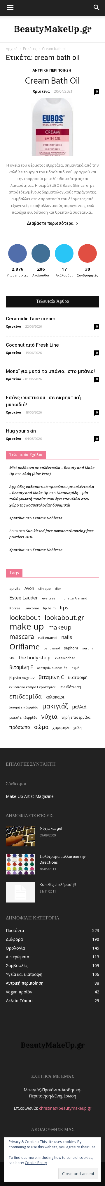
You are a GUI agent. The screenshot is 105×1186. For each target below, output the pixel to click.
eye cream (50, 598)
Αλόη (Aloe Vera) (36, 473)
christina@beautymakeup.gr (65, 1108)
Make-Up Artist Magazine (30, 796)
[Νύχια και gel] (20, 836)
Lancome (31, 608)
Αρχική (12, 48)
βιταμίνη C (51, 677)
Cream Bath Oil (52, 81)
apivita (14, 588)
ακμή (75, 668)
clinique (44, 589)
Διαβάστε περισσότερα (50, 223)
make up (26, 626)
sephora (71, 648)
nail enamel (47, 637)
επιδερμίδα (25, 696)
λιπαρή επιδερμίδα (23, 707)
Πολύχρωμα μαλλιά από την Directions (62, 859)
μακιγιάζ (55, 706)
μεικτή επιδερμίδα (23, 717)
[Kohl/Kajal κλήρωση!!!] (20, 892)
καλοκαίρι (55, 697)
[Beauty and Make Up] (52, 29)
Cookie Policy (36, 1162)
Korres (14, 608)
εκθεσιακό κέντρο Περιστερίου (32, 687)
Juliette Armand (75, 598)
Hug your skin (21, 431)
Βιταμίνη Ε (21, 667)
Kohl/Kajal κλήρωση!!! (58, 884)
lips (64, 607)
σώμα (41, 727)
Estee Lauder (23, 598)
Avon (29, 588)
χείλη (78, 728)
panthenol (52, 648)
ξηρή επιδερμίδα (76, 717)
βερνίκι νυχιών (21, 677)
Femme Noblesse (47, 518)
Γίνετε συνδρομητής (89, 248)
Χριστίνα (41, 91)
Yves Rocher (65, 658)
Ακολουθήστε (42, 246)
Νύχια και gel (51, 828)
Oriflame (24, 647)
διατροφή (78, 677)
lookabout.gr (64, 617)
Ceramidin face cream (30, 318)
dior (58, 589)
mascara (21, 636)
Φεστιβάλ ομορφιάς (52, 668)
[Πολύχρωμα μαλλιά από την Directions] (20, 864)
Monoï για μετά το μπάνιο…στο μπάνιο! (50, 371)
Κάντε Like (17, 246)
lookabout (25, 617)
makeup (59, 627)
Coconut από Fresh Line (32, 345)
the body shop (34, 657)
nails (66, 637)
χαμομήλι (60, 727)
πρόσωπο (19, 727)
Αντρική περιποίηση (51, 70)
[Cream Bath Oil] (52, 127)
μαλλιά (79, 707)
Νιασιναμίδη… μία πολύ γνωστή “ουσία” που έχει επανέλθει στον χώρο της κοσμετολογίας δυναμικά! (49, 499)
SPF (12, 658)
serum (87, 648)
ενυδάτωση (70, 686)
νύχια (49, 716)
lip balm (49, 608)
